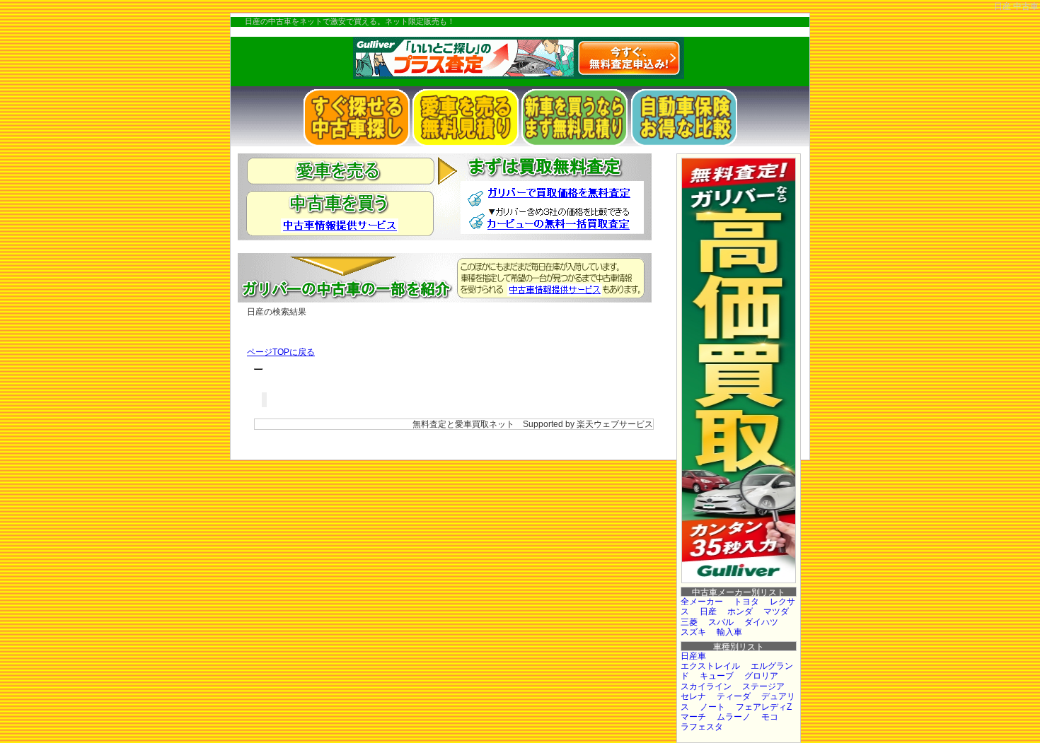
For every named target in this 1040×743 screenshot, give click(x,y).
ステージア (763, 686)
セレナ (693, 696)
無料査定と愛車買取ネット (463, 424)
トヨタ (746, 602)
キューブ (717, 676)
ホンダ (740, 611)
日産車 (693, 656)
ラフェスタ (702, 727)
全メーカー (702, 602)
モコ (769, 717)
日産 (708, 611)
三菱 (689, 622)
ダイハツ (761, 622)
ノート (712, 707)
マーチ (693, 717)
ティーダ (734, 696)
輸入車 (729, 632)
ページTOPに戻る (281, 352)
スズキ (693, 632)
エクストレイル (710, 666)
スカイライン (706, 686)
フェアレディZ (764, 707)
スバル (721, 622)
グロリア (761, 676)
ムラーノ (734, 717)
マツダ (776, 611)
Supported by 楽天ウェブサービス (588, 424)
